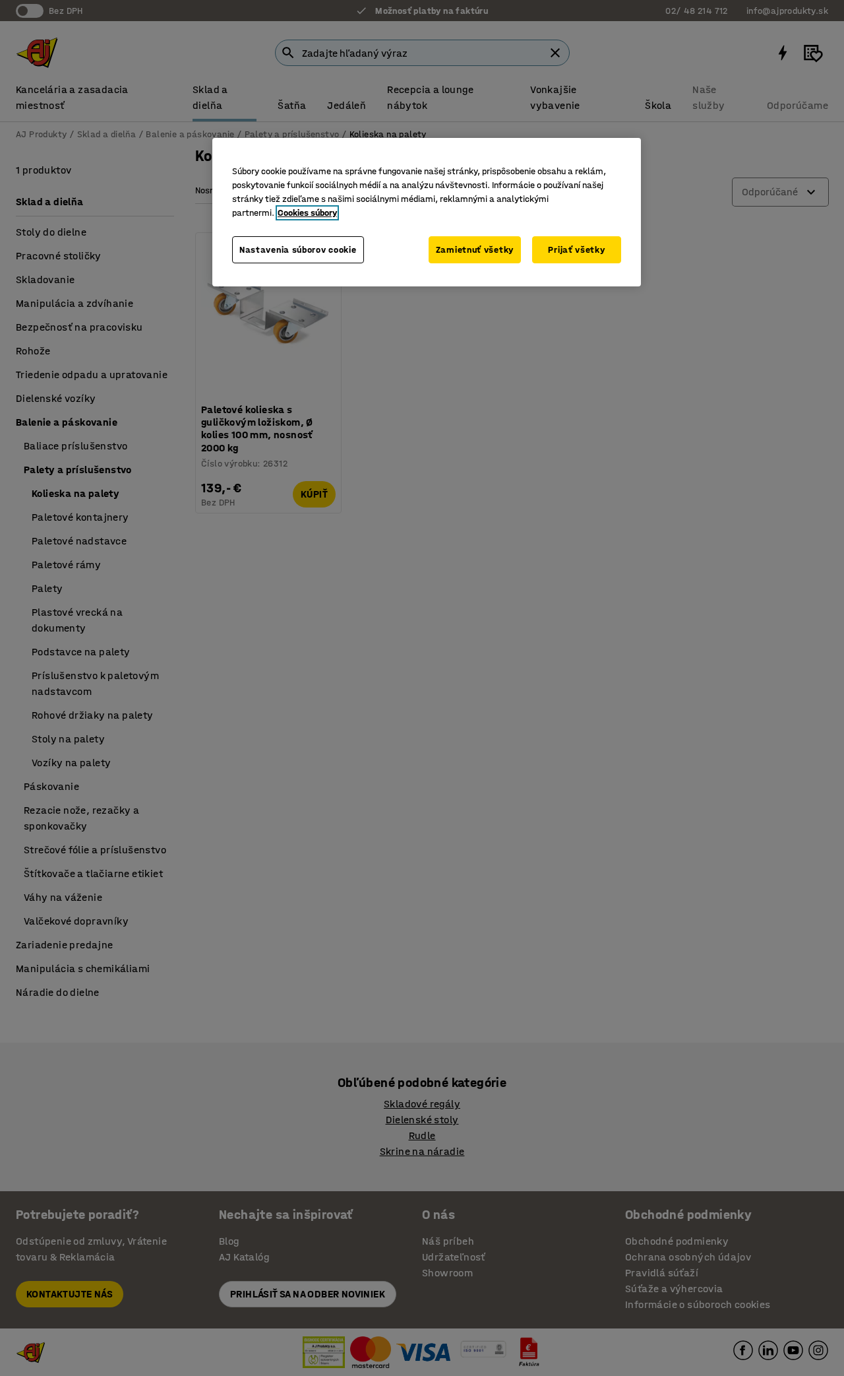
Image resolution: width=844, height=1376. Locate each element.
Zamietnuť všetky (475, 249)
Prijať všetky (576, 249)
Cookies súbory (307, 212)
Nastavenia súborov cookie (298, 249)
